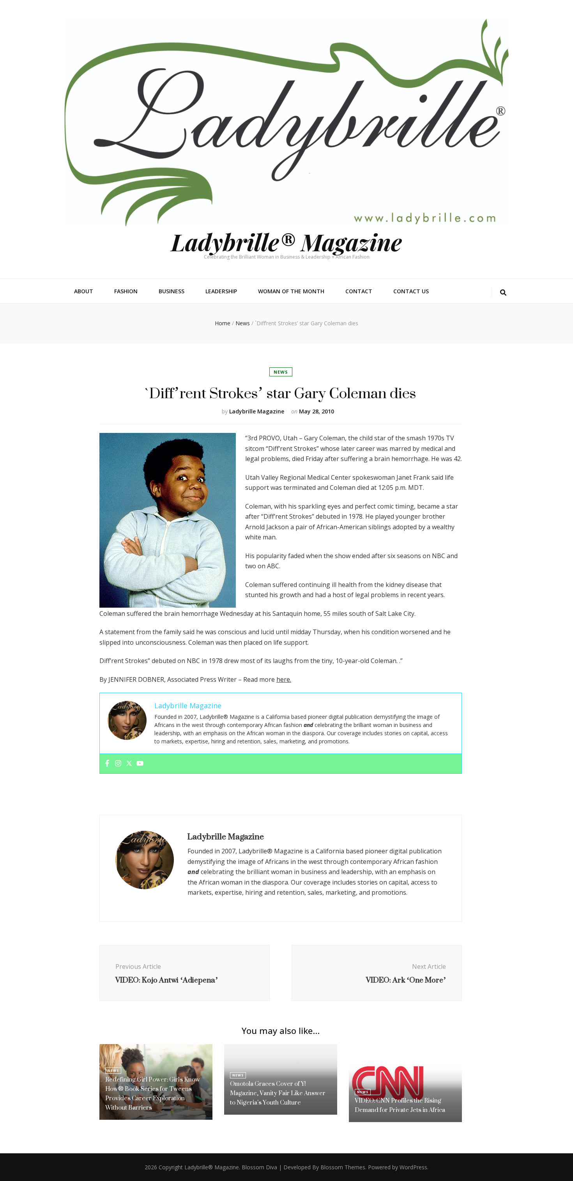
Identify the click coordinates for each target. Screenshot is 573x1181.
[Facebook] (107, 764)
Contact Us (411, 291)
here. (283, 679)
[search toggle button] (503, 292)
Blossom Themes (342, 1167)
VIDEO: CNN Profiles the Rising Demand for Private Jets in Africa (400, 1105)
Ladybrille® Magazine (286, 241)
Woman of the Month (291, 291)
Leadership (221, 291)
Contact (358, 291)
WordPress (413, 1167)
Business (171, 291)
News (281, 372)
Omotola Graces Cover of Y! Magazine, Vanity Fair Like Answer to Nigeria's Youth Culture (277, 1093)
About (83, 291)
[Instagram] (118, 764)
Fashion (126, 291)
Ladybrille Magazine (256, 411)
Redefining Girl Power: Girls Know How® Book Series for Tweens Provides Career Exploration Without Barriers (152, 1093)
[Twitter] (129, 764)
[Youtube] (139, 764)
